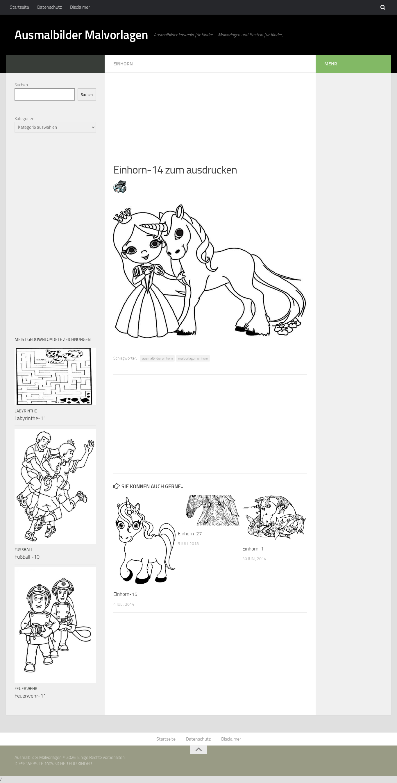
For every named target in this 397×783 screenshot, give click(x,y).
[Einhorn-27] (210, 510)
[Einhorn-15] (145, 540)
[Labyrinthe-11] (55, 376)
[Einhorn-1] (274, 518)
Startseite (19, 7)
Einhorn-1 (253, 549)
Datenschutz (49, 7)
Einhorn (123, 64)
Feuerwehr (26, 688)
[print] (119, 191)
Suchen (21, 84)
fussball (24, 549)
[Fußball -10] (55, 486)
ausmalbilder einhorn (157, 358)
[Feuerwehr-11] (55, 624)
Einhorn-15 (125, 594)
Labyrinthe (26, 411)
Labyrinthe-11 (30, 418)
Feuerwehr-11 (30, 696)
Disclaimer (80, 7)
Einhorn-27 (190, 534)
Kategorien (24, 118)
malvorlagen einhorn (193, 358)
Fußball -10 (27, 557)
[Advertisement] (210, 113)
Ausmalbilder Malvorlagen (81, 35)
